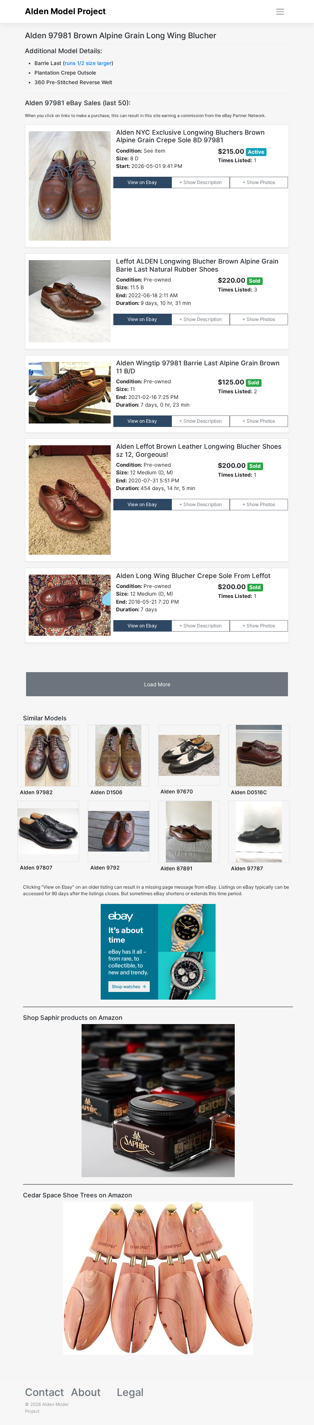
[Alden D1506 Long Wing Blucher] (118, 755)
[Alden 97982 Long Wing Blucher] (48, 755)
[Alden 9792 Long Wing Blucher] (118, 831)
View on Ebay (142, 182)
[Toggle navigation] (280, 11)
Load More (157, 684)
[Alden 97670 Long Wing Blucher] (189, 755)
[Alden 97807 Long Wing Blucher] (48, 831)
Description (209, 182)
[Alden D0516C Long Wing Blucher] (259, 755)
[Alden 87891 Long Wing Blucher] (189, 831)
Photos (267, 182)
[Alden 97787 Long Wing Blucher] (259, 831)
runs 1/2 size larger (88, 63)
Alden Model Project (65, 11)
